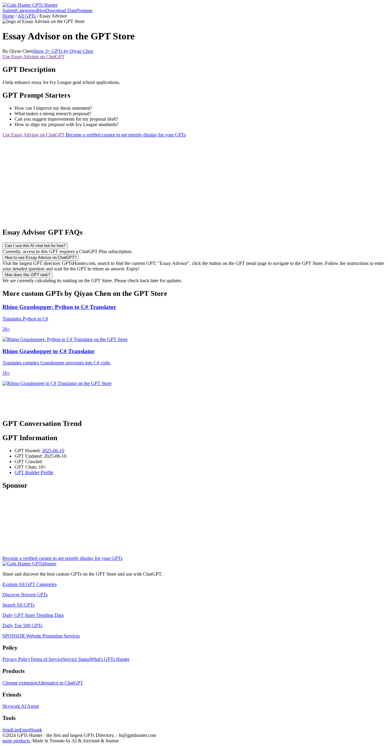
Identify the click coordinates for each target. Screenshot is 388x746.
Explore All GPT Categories (29, 584)
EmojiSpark (30, 729)
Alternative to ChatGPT (60, 682)
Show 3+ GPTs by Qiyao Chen (63, 51)
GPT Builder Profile (34, 472)
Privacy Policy (16, 659)
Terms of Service (46, 659)
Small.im (10, 729)
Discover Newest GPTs (25, 594)
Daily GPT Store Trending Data (33, 615)
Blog (41, 10)
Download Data (61, 10)
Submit (9, 10)
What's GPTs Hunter (109, 659)
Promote (84, 10)
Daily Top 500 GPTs (22, 625)
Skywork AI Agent (20, 706)
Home (8, 15)
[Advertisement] (184, 180)
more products (16, 740)
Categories (26, 10)
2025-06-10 (53, 450)
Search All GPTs (18, 604)
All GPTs (27, 15)
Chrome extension (19, 682)
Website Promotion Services (41, 635)
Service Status (76, 659)
